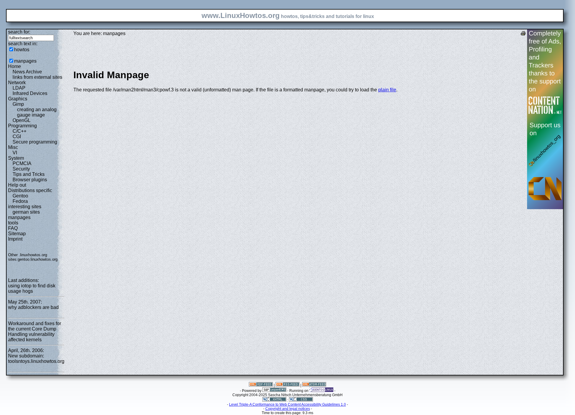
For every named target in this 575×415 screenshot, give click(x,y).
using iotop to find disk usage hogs (31, 288)
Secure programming (35, 141)
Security (21, 168)
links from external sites (37, 77)
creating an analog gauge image (37, 112)
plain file (387, 89)
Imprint (15, 239)
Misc (13, 147)
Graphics (17, 98)
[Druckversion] (523, 34)
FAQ (13, 228)
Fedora (20, 201)
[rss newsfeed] (287, 385)
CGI (17, 136)
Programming (22, 125)
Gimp (18, 104)
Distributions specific (30, 190)
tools (13, 222)
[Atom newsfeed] (314, 385)
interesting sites (24, 206)
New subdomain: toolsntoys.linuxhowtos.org (36, 358)
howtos (21, 49)
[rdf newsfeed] (261, 385)
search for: (19, 31)
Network (17, 82)
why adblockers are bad (33, 307)
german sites (26, 212)
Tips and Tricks (29, 174)
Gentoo (20, 195)
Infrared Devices (30, 93)
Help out (17, 185)
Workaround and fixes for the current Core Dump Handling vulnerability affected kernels (34, 331)
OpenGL (22, 120)
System (16, 158)
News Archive (27, 71)
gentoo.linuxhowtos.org (38, 259)
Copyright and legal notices (287, 409)
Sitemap (17, 233)
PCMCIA (22, 163)
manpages (25, 61)
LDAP (19, 87)
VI (15, 152)
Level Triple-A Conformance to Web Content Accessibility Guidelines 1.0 (287, 404)
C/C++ (19, 131)
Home (14, 66)
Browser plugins (30, 179)
